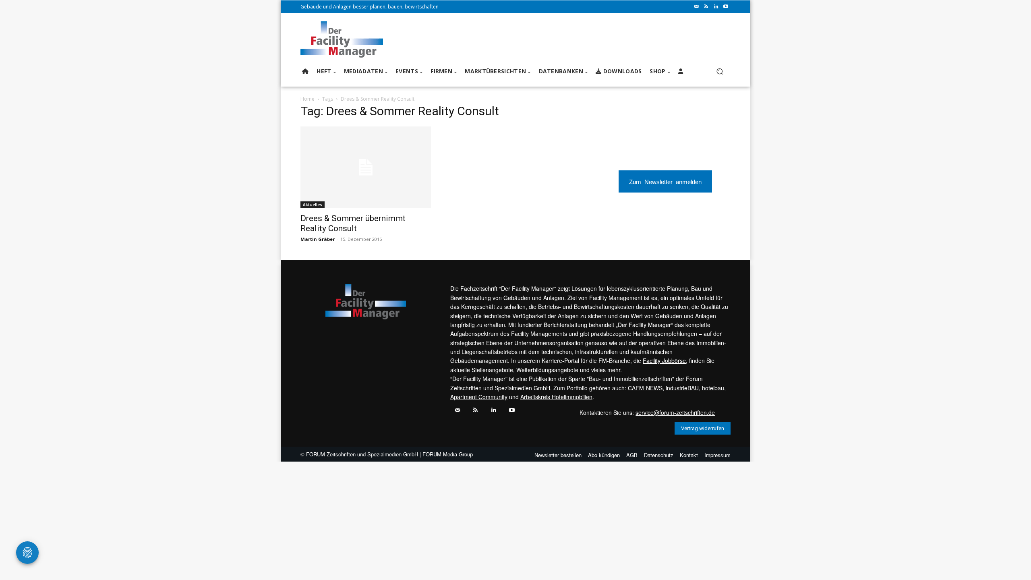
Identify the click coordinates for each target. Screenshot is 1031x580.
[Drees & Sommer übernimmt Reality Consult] (365, 167)
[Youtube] (726, 7)
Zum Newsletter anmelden (665, 181)
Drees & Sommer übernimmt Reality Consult (353, 223)
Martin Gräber (317, 239)
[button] (719, 71)
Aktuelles (312, 204)
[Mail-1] (697, 7)
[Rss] (706, 7)
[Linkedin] (716, 7)
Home (307, 98)
